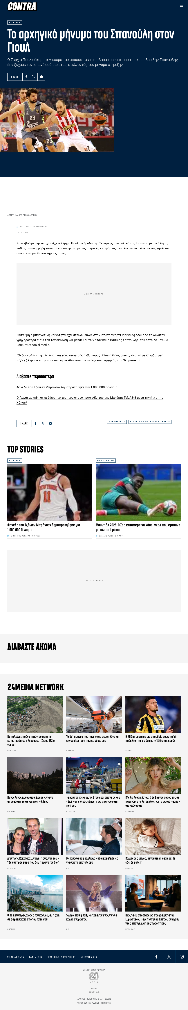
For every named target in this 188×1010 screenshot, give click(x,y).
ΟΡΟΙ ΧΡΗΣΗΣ (15, 956)
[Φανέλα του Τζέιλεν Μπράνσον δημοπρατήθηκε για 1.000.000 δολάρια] (49, 492)
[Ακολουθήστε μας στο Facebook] (156, 957)
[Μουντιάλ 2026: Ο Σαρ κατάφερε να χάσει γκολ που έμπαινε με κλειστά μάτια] (138, 492)
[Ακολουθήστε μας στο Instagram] (182, 957)
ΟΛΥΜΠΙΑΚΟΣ (117, 421)
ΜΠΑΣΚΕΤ (15, 460)
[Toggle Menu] (181, 6)
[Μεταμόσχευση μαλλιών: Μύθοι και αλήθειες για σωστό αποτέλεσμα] (94, 836)
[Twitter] (33, 76)
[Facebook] (26, 76)
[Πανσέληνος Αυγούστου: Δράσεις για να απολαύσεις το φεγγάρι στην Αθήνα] (35, 775)
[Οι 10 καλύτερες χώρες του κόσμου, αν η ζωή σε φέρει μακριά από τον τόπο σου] (35, 893)
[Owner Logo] (94, 977)
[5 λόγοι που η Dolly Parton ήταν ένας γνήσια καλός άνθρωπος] (94, 893)
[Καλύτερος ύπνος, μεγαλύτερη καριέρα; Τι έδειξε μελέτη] (153, 836)
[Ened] (94, 992)
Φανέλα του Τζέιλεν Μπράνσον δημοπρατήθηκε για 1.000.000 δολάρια (67, 387)
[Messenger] (41, 76)
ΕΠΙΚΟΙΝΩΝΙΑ (89, 956)
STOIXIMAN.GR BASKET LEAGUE (150, 421)
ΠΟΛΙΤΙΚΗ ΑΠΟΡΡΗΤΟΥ (62, 956)
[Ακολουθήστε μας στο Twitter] (169, 957)
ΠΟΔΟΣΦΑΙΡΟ (105, 460)
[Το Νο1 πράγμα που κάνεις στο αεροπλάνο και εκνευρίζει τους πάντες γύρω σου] (94, 714)
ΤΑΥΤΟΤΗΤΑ (36, 956)
